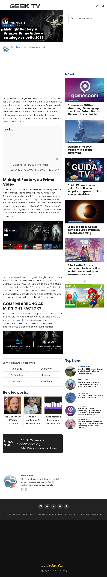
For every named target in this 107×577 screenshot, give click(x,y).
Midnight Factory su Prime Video (30, 164)
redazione (18, 47)
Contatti (73, 514)
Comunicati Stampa (89, 514)
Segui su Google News (46, 514)
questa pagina (17, 320)
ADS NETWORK (29, 514)
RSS (101, 514)
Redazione (62, 514)
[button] (56, 159)
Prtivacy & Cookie (12, 514)
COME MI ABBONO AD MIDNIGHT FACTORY (36, 169)
